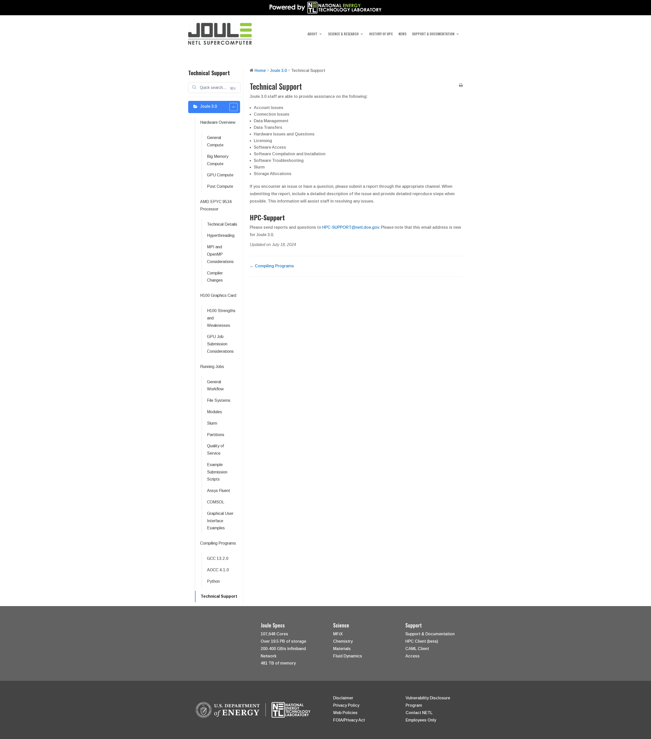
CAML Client (417, 648)
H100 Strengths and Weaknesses (221, 318)
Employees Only (421, 720)
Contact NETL (419, 713)
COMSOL (215, 502)
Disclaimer (343, 698)
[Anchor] (288, 217)
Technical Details (222, 224)
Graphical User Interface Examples (220, 520)
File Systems (218, 400)
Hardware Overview (217, 122)
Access (412, 656)
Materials (342, 648)
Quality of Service (215, 449)
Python (213, 581)
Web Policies (345, 713)
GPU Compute (220, 175)
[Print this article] (461, 85)
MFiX (338, 634)
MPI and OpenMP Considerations (220, 254)
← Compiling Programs (272, 266)
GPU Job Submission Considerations (220, 343)
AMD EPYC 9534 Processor (216, 205)
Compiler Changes (215, 277)
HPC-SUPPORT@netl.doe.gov (350, 227)
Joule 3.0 (208, 106)
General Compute (215, 141)
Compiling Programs (218, 543)
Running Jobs (212, 366)
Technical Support (219, 596)
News (402, 34)
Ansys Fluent (218, 490)
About (312, 34)
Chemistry (343, 641)
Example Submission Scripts (217, 472)
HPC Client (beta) (421, 641)
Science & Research (343, 34)
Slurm (212, 423)
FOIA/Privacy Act (349, 720)
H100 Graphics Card (218, 295)
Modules (214, 412)
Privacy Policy (346, 705)
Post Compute (220, 186)
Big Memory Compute (217, 160)
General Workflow (215, 385)
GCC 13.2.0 (217, 558)
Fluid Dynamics (347, 656)
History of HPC (381, 34)
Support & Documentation (433, 34)
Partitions (215, 435)
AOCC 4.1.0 (218, 570)
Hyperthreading (220, 235)
